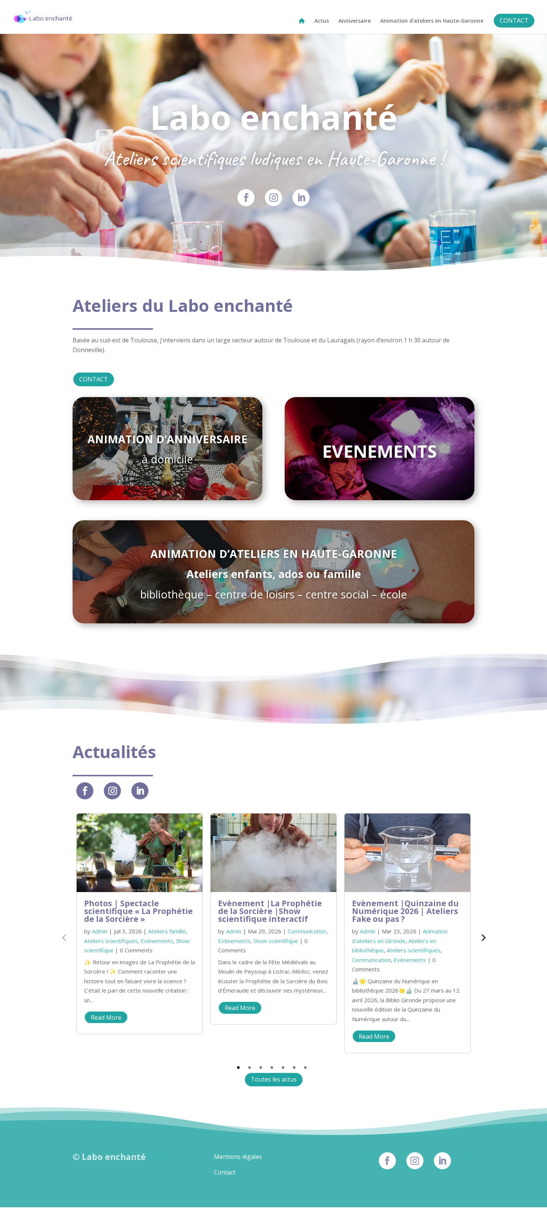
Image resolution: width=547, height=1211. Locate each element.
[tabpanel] (140, 923)
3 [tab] (260, 1067)
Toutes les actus (274, 1079)
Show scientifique (275, 941)
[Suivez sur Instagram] (273, 197)
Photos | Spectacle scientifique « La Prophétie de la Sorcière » (138, 911)
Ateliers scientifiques (111, 941)
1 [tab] (238, 1067)
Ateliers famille (167, 931)
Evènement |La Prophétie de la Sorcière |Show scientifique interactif (270, 911)
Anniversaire (355, 21)
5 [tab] (283, 1067)
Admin (100, 931)
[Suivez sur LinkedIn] (301, 197)
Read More (106, 1017)
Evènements (157, 941)
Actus (321, 21)
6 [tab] (294, 1067)
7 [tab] (305, 1067)
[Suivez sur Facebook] (246, 197)
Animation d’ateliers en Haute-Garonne (431, 21)
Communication (307, 931)
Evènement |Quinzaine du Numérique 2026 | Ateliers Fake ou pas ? (405, 911)
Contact (225, 1172)
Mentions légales (238, 1157)
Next (483, 937)
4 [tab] (272, 1067)
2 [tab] (249, 1067)
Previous (64, 937)
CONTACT (93, 379)
